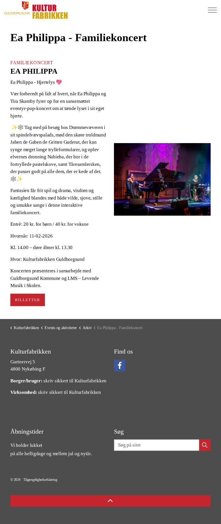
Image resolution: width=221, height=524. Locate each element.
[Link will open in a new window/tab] (119, 365)
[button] (162, 179)
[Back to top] (110, 501)
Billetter (27, 300)
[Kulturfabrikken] (36, 10)
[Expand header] (212, 10)
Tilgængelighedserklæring (40, 480)
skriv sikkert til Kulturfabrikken (74, 380)
